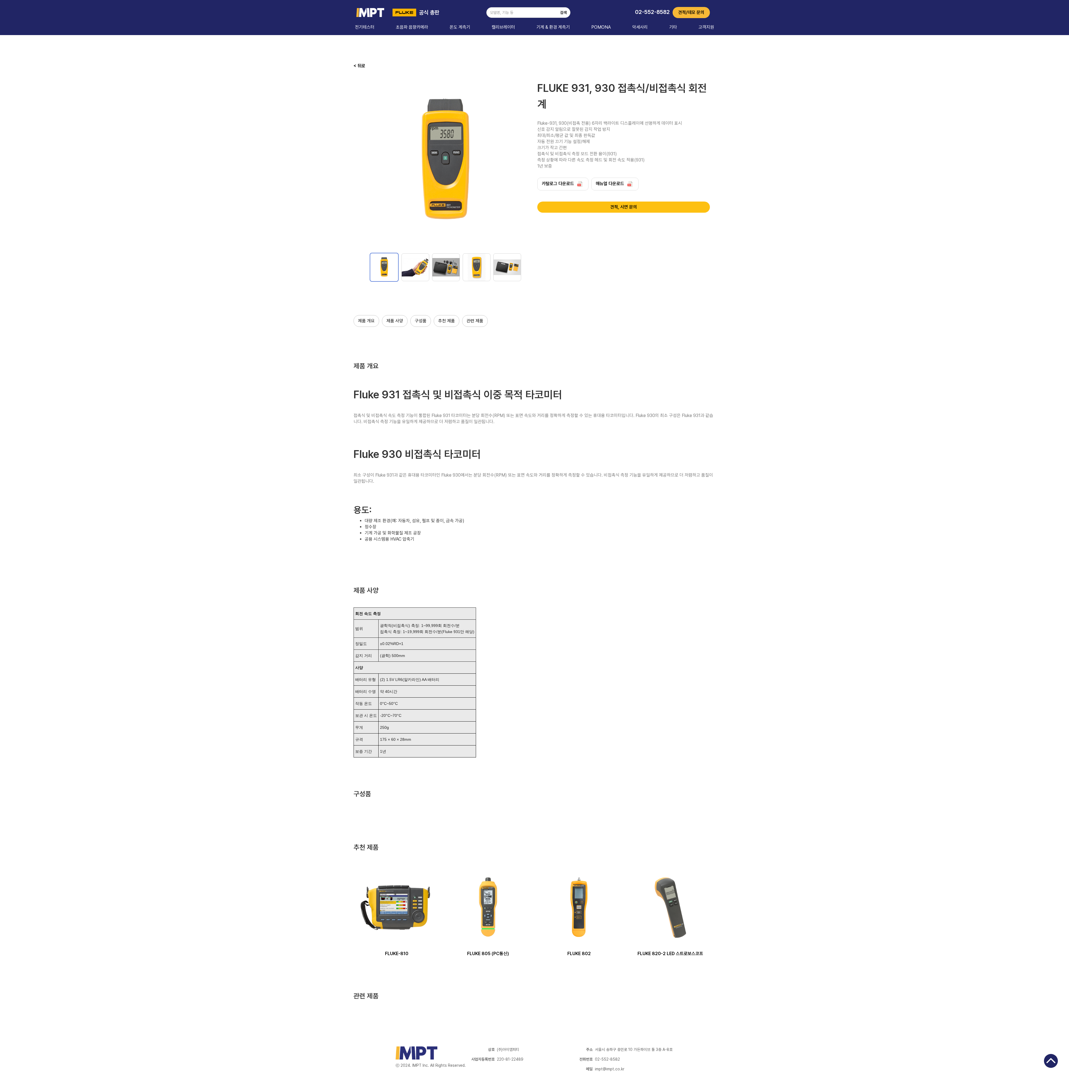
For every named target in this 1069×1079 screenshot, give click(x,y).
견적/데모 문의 (691, 12)
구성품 (420, 320)
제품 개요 (366, 320)
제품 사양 (394, 320)
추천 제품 (446, 320)
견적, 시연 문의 (623, 207)
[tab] (384, 267)
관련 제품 (475, 320)
